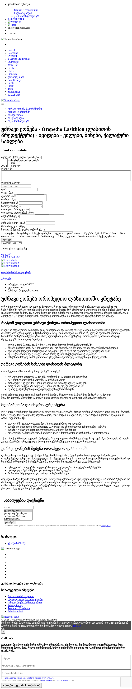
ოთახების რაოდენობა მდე (17, 212)
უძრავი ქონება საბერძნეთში (25, 108)
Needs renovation (87, 236)
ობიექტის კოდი (10, 182)
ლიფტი (9, 233)
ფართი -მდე (8, 199)
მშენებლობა (15, 115)
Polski (11, 83)
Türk (10, 88)
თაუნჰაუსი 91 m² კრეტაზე (16, 272)
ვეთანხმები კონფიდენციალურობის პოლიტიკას (29, 678)
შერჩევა (7, 239)
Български (13, 61)
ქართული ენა (16, 77)
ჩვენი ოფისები (23, 13)
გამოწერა (10, 522)
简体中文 (13, 64)
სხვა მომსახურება (18, 121)
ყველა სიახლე (16, 543)
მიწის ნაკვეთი (66, 236)
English (11, 50)
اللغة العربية (14, 94)
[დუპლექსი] (24, 165)
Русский (12, 55)
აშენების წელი (10, 216)
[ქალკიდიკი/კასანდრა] (18, 513)
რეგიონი (6, 169)
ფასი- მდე (7, 192)
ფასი (4, 189)
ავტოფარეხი (43, 233)
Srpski (11, 85)
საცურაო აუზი (92, 233)
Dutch (11, 71)
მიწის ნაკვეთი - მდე (13, 226)
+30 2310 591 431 (17, 19)
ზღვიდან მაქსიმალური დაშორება (21, 229)
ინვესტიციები (16, 118)
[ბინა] (24, 163)
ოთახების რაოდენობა (15, 209)
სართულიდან (9, 202)
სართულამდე (9, 206)
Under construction (27, 236)
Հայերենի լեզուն (19, 59)
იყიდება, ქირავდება (13, 157)
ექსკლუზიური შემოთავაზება (25, 602)
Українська (14, 91)
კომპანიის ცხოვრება (26, 16)
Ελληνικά (13, 53)
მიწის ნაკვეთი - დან (13, 222)
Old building (47, 236)
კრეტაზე (6, 278)
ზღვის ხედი (24, 233)
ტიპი (4, 165)
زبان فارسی (14, 80)
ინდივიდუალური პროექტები (25, 599)
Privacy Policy (106, 526)
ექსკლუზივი (107, 236)
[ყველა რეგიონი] (18, 510)
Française (12, 74)
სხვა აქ (77, 625)
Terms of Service (62, 680)
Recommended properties (21, 596)
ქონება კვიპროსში (19, 111)
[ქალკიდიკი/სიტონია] (18, 516)
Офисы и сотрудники (26, 10)
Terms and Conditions (19, 608)
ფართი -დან (8, 196)
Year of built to (8, 219)
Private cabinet (15, 611)
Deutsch (12, 68)
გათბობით (73, 233)
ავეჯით (59, 233)
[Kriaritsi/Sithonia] (18, 519)
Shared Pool (110, 233)
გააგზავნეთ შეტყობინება (21, 685)
